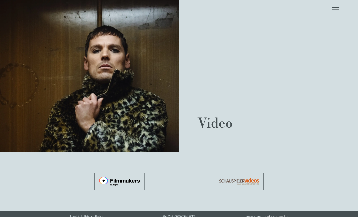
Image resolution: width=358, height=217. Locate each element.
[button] (335, 7)
